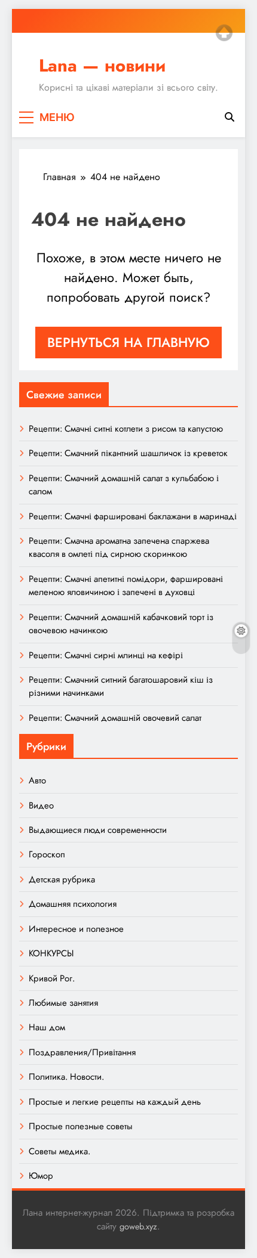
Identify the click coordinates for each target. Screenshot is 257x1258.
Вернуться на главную (128, 342)
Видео (41, 805)
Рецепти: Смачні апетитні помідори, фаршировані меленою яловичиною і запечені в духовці (126, 585)
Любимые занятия (63, 1002)
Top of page (224, 33)
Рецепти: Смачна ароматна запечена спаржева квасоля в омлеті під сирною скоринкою (119, 547)
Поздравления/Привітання (82, 1052)
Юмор (41, 1175)
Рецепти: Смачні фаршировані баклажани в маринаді (133, 516)
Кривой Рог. (52, 978)
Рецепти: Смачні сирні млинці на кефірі (106, 655)
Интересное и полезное (76, 928)
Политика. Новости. (66, 1076)
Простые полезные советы (81, 1126)
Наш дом (47, 1027)
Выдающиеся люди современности (98, 829)
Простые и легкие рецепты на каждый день (115, 1101)
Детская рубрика (62, 879)
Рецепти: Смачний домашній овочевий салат (115, 717)
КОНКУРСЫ (51, 953)
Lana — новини (102, 65)
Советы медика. (59, 1151)
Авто (37, 780)
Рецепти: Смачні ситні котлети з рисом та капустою (126, 428)
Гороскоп (47, 854)
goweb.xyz (138, 1226)
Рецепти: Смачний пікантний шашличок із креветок (128, 453)
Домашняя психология (73, 903)
